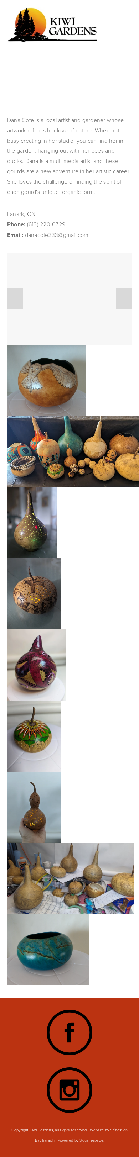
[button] (15, 298)
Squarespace (91, 1140)
